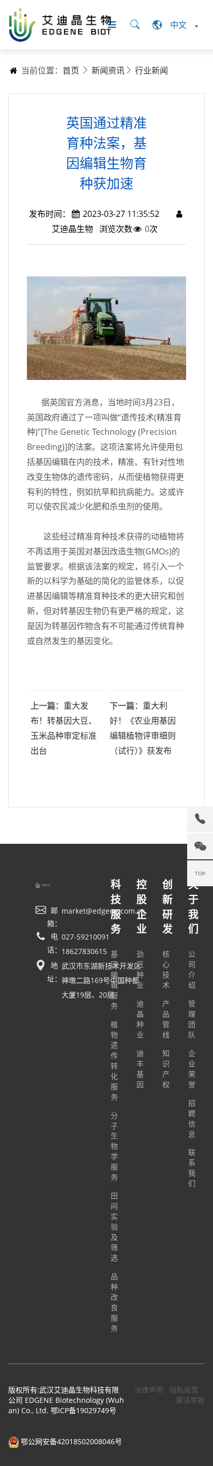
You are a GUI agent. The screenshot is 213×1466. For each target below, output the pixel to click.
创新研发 (167, 906)
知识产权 (166, 1068)
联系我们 (191, 1167)
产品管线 (166, 1019)
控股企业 (141, 906)
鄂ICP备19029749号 (83, 1410)
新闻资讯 (108, 70)
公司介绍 (191, 969)
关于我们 (193, 906)
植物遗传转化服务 (114, 1060)
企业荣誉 (191, 1068)
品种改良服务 (114, 1302)
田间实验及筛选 (114, 1227)
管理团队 (191, 1019)
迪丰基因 (140, 1068)
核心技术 (166, 969)
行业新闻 (151, 70)
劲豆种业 (140, 969)
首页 (71, 70)
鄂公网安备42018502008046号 (70, 1441)
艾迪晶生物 (72, 228)
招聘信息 (191, 1118)
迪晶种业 (140, 1019)
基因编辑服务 (114, 979)
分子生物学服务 (114, 1146)
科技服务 (116, 906)
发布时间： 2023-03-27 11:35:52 (94, 213)
